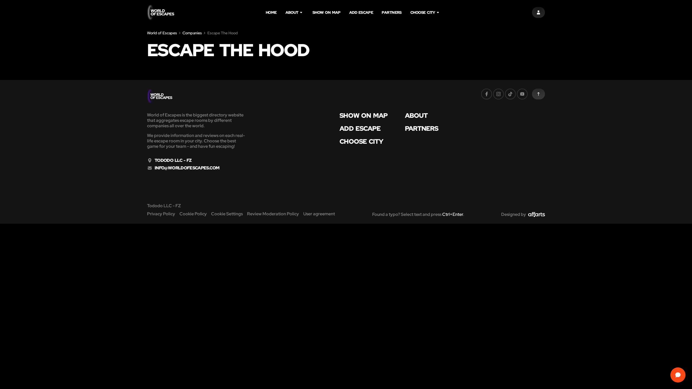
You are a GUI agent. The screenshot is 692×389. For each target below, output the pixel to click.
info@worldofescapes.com (187, 168)
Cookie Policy (193, 214)
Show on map (326, 12)
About (291, 12)
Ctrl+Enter (452, 214)
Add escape (361, 12)
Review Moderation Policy (273, 214)
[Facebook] (486, 94)
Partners (392, 12)
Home (271, 12)
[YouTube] (522, 94)
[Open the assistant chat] (678, 375)
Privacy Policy (161, 214)
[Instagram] (498, 94)
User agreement (319, 214)
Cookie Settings (227, 214)
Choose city (422, 12)
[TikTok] (510, 94)
